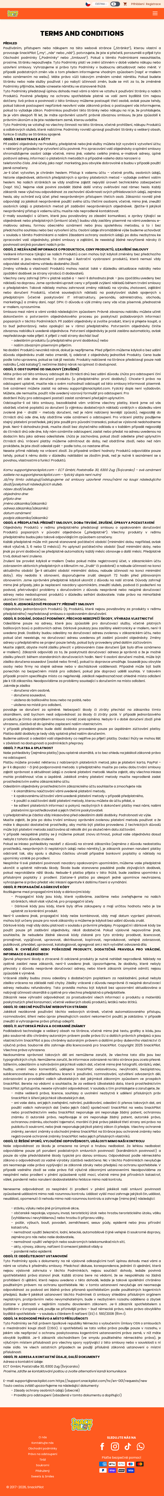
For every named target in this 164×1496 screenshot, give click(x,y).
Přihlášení (137, 4)
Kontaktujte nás (43, 1443)
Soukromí (42, 1465)
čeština (100, 4)
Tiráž (42, 1460)
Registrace (153, 4)
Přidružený (43, 1471)
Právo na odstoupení (42, 1454)
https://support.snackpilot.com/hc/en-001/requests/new (101, 1381)
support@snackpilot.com (34, 470)
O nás (43, 1437)
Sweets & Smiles (42, 1476)
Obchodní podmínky (42, 1448)
